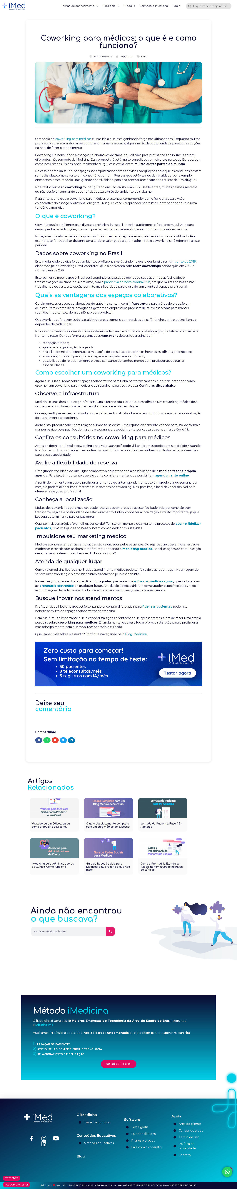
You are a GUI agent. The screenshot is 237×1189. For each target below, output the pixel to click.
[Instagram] (44, 1138)
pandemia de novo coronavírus (127, 282)
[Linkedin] (44, 1144)
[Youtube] (56, 1138)
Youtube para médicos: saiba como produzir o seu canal (51, 825)
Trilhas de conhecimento (78, 6)
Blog (81, 1156)
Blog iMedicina (136, 634)
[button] (38, 740)
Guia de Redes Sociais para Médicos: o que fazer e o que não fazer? (108, 866)
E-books (129, 6)
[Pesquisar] (110, 931)
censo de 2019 (185, 261)
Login (176, 6)
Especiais (109, 6)
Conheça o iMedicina (154, 6)
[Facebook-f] (32, 1138)
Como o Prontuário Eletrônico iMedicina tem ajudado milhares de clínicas (162, 866)
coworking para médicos (73, 139)
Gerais (144, 56)
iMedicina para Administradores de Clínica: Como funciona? (53, 865)
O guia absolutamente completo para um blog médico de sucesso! (108, 825)
